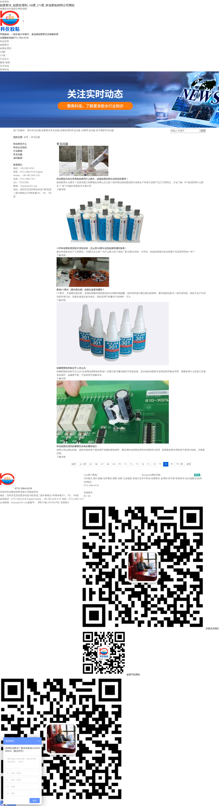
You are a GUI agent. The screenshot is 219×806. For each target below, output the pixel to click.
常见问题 (35, 137)
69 (114, 464)
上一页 (82, 464)
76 (154, 464)
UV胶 (2, 55)
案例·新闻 (5, 62)
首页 (26, 137)
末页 (188, 464)
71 (125, 464)
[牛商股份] (40, 492)
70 (119, 464)
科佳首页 (4, 41)
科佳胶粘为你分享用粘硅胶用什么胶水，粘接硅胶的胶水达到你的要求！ (92, 179)
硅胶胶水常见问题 (50, 130)
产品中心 (4, 59)
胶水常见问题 (34, 130)
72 (131, 464)
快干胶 (171, 478)
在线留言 (13, 9)
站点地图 (189, 478)
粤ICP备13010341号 (48, 502)
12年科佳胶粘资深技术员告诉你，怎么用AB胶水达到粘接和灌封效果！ (92, 248)
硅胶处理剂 (5, 48)
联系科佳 (4, 69)
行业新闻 (17, 151)
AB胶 (2, 52)
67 (102, 464)
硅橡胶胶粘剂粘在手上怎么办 (71, 368)
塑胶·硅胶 (117, 478)
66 (96, 464)
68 (108, 464)
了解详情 (61, 189)
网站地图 (22, 9)
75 (148, 464)
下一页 (179, 464)
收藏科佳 (4, 9)
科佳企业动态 (20, 147)
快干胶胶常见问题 (105, 130)
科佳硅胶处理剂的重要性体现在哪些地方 (77, 446)
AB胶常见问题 (88, 130)
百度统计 (64, 502)
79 (171, 464)
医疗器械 (97, 478)
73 (137, 464)
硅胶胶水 (4, 45)
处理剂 (164, 478)
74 (143, 464)
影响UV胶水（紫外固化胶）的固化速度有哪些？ (81, 289)
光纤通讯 (107, 478)
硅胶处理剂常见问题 (70, 130)
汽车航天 (88, 478)
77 (160, 464)
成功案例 (17, 158)
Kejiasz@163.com (29, 186)
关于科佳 (4, 66)
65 (91, 464)
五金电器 (127, 478)
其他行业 (137, 478)
